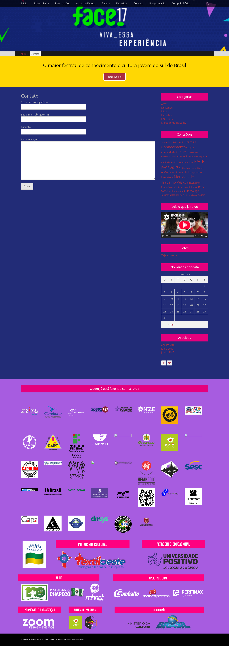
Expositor (121, 3)
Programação (157, 3)
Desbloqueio (166, 157)
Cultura (181, 152)
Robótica (193, 187)
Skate (164, 191)
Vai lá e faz (184, 195)
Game (194, 168)
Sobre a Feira (41, 3)
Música (181, 182)
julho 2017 (167, 348)
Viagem (201, 194)
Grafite (164, 172)
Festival (183, 168)
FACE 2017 (167, 119)
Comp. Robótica (181, 3)
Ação (181, 142)
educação (182, 156)
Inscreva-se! (115, 77)
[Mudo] (202, 236)
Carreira (190, 142)
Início (24, 3)
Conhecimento (173, 146)
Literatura (167, 177)
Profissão (166, 187)
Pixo (198, 182)
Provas (185, 187)
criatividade (168, 152)
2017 (163, 142)
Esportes (166, 115)
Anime (169, 142)
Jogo (194, 172)
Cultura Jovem (192, 152)
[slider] (182, 236)
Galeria (106, 3)
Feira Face (49, 639)
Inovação (173, 172)
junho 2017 (167, 352)
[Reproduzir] (163, 236)
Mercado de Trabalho (173, 122)
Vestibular (193, 195)
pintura (191, 182)
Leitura (199, 172)
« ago (171, 324)
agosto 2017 (168, 345)
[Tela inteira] (206, 236)
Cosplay (190, 147)
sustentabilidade (177, 191)
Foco (189, 168)
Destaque (167, 107)
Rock (201, 187)
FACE (199, 161)
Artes (164, 104)
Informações (62, 3)
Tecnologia (193, 191)
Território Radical (170, 194)
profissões (176, 187)
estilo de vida (178, 162)
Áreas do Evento (85, 3)
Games (200, 168)
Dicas (164, 111)
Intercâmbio (185, 172)
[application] (184, 225)
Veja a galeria (169, 255)
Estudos (190, 162)
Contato (138, 3)
